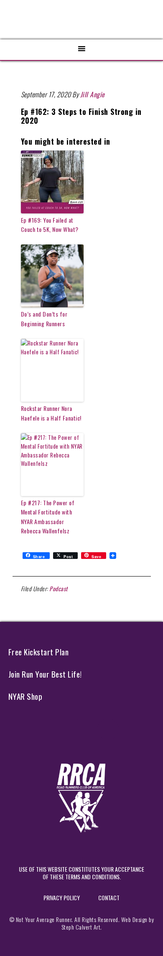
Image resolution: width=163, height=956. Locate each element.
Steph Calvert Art (81, 926)
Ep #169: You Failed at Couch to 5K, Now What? (50, 225)
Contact (109, 897)
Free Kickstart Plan (38, 652)
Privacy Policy (61, 897)
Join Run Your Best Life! (45, 674)
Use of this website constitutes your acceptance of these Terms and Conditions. (81, 873)
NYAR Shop (25, 696)
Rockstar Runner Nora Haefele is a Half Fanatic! (51, 413)
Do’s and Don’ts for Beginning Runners (44, 318)
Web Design (134, 919)
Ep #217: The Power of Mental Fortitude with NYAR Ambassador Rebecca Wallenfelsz (48, 516)
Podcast (58, 588)
